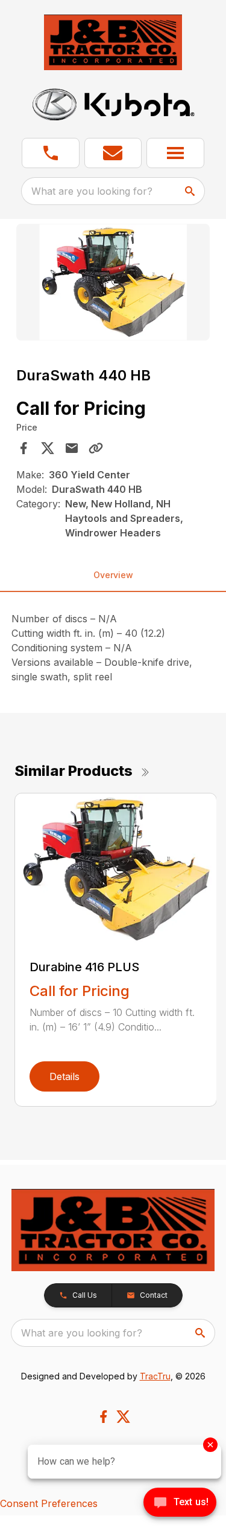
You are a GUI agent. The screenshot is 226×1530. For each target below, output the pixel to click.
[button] (51, 153)
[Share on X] (47, 448)
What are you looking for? (91, 191)
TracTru (155, 1376)
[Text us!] (180, 1503)
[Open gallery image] (113, 282)
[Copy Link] (96, 448)
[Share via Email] (71, 448)
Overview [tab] (113, 575)
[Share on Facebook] (23, 448)
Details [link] (64, 1076)
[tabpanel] (113, 284)
